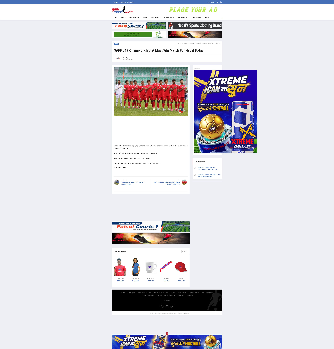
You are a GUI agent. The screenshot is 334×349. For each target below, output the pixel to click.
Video (166, 292)
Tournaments (133, 17)
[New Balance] (151, 243)
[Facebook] (215, 2)
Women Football (183, 17)
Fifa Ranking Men (194, 292)
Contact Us (123, 2)
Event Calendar (162, 295)
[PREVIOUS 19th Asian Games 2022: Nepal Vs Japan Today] (132, 187)
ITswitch (187, 313)
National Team (168, 17)
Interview (132, 292)
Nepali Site (131, 2)
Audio (173, 292)
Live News (123, 292)
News (123, 17)
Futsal (207, 17)
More (184, 251)
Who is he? (181, 295)
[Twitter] (217, 2)
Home (115, 17)
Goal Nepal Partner (149, 295)
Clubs (144, 17)
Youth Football (196, 17)
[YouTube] (221, 2)
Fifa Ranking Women (207, 292)
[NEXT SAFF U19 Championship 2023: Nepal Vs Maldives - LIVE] (170, 187)
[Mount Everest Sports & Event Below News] (151, 231)
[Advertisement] (151, 131)
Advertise (115, 2)
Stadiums (172, 295)
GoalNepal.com (122, 9)
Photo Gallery (154, 17)
